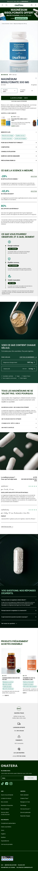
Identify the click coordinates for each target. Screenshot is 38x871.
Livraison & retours (6, 798)
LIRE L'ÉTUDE (34, 176)
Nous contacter (5, 809)
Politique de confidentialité (25, 867)
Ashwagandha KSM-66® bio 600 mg (11, 678)
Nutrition (3, 837)
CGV (2, 865)
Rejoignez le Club (25, 802)
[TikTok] (2, 783)
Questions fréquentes (7, 805)
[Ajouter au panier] (18, 671)
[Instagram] (11, 783)
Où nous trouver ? (25, 809)
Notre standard (24, 795)
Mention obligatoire (11, 865)
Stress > (11, 23)
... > (1, 23)
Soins (2, 830)
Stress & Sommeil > (6, 23)
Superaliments (5, 841)
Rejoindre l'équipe (25, 816)
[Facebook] (7, 783)
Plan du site (21, 865)
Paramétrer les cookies (8, 867)
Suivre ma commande (7, 795)
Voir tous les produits (7, 844)
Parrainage (23, 805)
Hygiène (3, 834)
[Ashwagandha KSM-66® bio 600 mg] (11, 661)
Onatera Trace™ (24, 798)
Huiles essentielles (6, 827)
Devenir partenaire (25, 812)
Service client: (5, 813)
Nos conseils (4, 802)
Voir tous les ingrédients (27, 357)
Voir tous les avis (7, 526)
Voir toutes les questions (8, 623)
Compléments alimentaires (8, 823)
